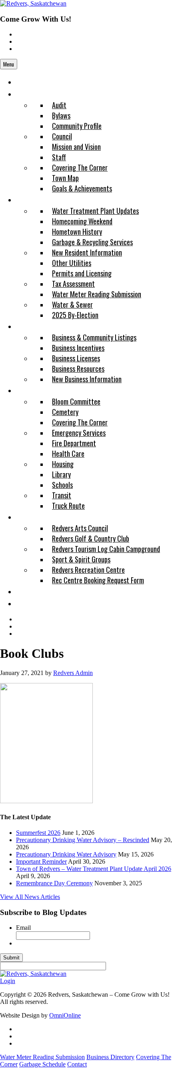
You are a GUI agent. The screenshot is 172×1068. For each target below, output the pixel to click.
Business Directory (110, 1057)
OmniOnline (65, 1015)
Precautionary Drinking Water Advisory (66, 854)
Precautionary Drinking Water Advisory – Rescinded (82, 839)
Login (7, 980)
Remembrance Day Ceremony (54, 883)
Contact (77, 1064)
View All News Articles (30, 896)
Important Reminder (41, 861)
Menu (8, 64)
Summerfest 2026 (38, 832)
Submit (11, 958)
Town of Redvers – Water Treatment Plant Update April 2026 (93, 868)
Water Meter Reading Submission (42, 1057)
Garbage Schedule (42, 1064)
